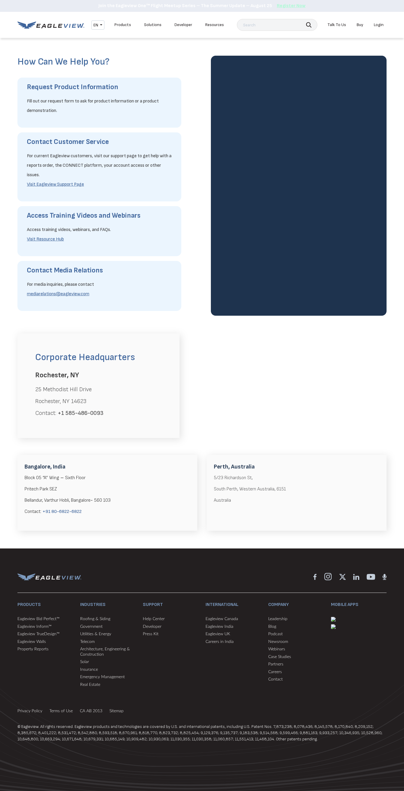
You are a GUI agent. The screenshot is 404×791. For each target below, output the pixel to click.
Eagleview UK (218, 634)
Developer (183, 24)
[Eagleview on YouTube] (370, 576)
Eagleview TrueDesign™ (38, 634)
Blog (272, 627)
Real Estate (90, 685)
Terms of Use (61, 711)
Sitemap (116, 711)
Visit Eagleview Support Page (55, 184)
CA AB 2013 (91, 711)
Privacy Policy (29, 711)
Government (91, 627)
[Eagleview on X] (342, 576)
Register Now (291, 6)
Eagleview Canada (222, 619)
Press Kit (151, 634)
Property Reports (33, 649)
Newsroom (278, 642)
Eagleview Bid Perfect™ (38, 619)
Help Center (154, 619)
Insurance (89, 670)
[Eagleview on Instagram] (328, 576)
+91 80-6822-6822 (62, 511)
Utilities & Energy (95, 634)
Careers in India (220, 642)
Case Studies (279, 657)
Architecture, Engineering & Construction (105, 652)
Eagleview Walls (31, 642)
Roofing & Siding (95, 619)
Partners (275, 664)
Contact (275, 679)
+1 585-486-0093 (81, 413)
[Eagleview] (50, 25)
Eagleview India (219, 627)
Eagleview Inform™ (34, 627)
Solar (84, 662)
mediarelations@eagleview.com (58, 294)
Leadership (277, 619)
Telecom (87, 642)
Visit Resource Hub (45, 239)
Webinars (276, 649)
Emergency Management (102, 677)
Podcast (275, 634)
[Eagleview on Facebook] (315, 576)
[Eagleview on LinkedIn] (356, 576)
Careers (275, 672)
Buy (360, 24)
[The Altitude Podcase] (384, 576)
